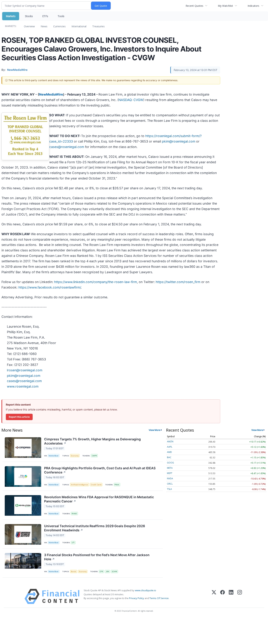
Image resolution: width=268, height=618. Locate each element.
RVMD (74, 514)
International (78, 26)
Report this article (19, 416)
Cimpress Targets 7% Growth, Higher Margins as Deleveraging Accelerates (92, 441)
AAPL (169, 446)
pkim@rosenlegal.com (178, 141)
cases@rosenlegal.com (66, 147)
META (170, 467)
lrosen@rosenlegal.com (24, 370)
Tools (61, 16)
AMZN (170, 441)
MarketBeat (54, 456)
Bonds (73, 571)
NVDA (170, 478)
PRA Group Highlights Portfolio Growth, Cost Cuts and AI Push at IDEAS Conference (100, 470)
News (44, 26)
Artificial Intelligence (79, 485)
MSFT (169, 473)
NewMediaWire (51, 94)
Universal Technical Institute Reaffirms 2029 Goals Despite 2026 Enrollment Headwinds (94, 528)
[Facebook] (222, 596)
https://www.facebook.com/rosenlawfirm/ (49, 287)
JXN (107, 571)
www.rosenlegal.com (22, 386)
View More (154, 430)
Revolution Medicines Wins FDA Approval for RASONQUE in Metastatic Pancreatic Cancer (99, 499)
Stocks (29, 16)
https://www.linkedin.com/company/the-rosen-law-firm (95, 282)
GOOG (170, 462)
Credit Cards (96, 485)
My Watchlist (225, 5)
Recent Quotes (194, 5)
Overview (29, 26)
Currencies (59, 26)
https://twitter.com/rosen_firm (178, 282)
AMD (169, 452)
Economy (75, 456)
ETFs (45, 16)
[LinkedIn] (231, 596)
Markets (10, 16)
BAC (169, 457)
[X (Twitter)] (214, 596)
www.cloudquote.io (145, 590)
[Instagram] (239, 596)
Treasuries (98, 26)
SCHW (114, 571)
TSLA (169, 489)
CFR (101, 571)
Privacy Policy (136, 598)
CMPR (94, 456)
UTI (73, 543)
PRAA (116, 485)
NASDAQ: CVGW (131, 100)
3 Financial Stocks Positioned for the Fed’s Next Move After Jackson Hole (96, 557)
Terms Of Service (159, 598)
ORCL (170, 483)
